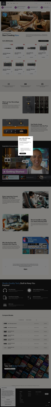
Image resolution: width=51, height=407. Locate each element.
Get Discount (23, 153)
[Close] (32, 137)
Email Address (21, 144)
